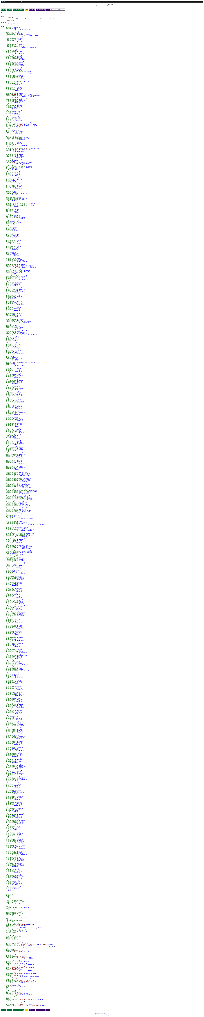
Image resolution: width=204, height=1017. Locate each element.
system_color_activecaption (14, 478)
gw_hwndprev (9, 174)
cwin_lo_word (9, 123)
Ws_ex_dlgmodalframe (12, 845)
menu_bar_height (10, 315)
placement (8, 332)
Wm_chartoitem (10, 582)
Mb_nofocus (9, 297)
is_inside (8, 257)
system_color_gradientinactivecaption (17, 491)
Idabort (8, 221)
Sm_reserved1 (9, 425)
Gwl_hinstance (10, 178)
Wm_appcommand (10, 572)
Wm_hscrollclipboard (12, 648)
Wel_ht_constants (11, 547)
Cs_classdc (9, 102)
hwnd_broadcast (10, 208)
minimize (8, 941)
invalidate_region (11, 929)
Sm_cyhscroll (9, 399)
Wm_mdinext (9, 693)
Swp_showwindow (10, 471)
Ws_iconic (8, 869)
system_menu (9, 515)
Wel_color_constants (12, 545)
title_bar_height (11, 521)
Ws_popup (8, 877)
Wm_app (8, 571)
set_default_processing (13, 960)
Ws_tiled (8, 884)
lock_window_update (11, 932)
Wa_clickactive (10, 542)
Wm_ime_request (10, 661)
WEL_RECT (16, 49)
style (7, 436)
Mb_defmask (9, 284)
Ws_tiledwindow (10, 886)
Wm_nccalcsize (10, 719)
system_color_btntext (12, 486)
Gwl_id (8, 180)
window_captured (10, 557)
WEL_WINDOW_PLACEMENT (19, 332)
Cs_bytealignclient (11, 100)
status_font (9, 435)
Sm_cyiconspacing (11, 401)
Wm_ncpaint (9, 735)
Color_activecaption (12, 59)
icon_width (9, 220)
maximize (8, 933)
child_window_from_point (13, 35)
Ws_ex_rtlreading (11, 859)
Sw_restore (9, 444)
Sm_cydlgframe (10, 394)
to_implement (9, 994)
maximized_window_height (13, 275)
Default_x (8, 135)
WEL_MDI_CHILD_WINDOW (12, 14)
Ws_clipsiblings (10, 834)
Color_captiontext (11, 69)
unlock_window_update (12, 996)
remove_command (10, 950)
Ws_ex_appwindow (10, 839)
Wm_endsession (10, 622)
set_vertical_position (12, 980)
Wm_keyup (8, 675)
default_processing (11, 131)
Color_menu (9, 84)
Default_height (10, 129)
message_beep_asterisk (12, 935)
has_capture (9, 191)
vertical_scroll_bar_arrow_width (16, 534)
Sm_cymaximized (10, 404)
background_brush (11, 29)
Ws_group (8, 866)
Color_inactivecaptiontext (14, 81)
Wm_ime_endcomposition (12, 655)
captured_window (10, 34)
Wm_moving (8, 717)
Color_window (9, 90)
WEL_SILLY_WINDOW (20, 365)
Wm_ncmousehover (10, 731)
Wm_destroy (9, 611)
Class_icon (9, 40)
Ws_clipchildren (10, 833)
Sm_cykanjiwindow (11, 402)
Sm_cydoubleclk (10, 395)
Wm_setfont (9, 783)
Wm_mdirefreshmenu (11, 694)
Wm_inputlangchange (11, 669)
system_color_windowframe (13, 510)
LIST (13, 37)
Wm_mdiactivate (10, 685)
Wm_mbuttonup (9, 683)
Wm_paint (8, 749)
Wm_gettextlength (11, 640)
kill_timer (9, 931)
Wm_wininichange (10, 823)
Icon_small (9, 216)
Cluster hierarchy (18, 9)
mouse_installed (10, 328)
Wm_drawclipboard (11, 618)
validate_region (10, 1003)
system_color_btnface (12, 481)
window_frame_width (11, 559)
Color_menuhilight (11, 87)
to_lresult (9, 527)
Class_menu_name (10, 41)
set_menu (8, 969)
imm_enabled (9, 255)
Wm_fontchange (10, 631)
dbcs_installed (10, 126)
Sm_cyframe (9, 397)
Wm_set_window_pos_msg (12, 779)
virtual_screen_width (12, 538)
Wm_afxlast (9, 570)
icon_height (9, 215)
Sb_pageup (8, 351)
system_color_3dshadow (12, 475)
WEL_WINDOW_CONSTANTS (26, 552)
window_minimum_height (12, 560)
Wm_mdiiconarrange (11, 691)
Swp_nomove (9, 462)
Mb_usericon (9, 310)
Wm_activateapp (10, 567)
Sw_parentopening (11, 443)
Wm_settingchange (11, 789)
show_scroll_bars (11, 991)
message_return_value (12, 319)
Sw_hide (8, 437)
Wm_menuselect (10, 706)
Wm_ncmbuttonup (10, 730)
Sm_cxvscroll (9, 389)
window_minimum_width (12, 562)
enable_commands (10, 909)
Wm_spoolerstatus (11, 795)
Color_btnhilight (11, 65)
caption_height (10, 33)
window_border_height (12, 554)
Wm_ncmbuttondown (11, 729)
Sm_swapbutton (10, 430)
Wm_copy (8, 593)
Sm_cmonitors (9, 368)
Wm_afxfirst (9, 569)
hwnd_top (8, 211)
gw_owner (8, 175)
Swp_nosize (9, 468)
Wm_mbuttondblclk (11, 681)
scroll (8, 954)
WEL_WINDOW (27, 34)
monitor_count (10, 326)
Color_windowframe (11, 92)
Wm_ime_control (10, 654)
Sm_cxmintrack (10, 385)
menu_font (8, 316)
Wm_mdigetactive (10, 689)
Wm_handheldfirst (11, 642)
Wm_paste (8, 756)
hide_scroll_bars (11, 921)
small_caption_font (11, 434)
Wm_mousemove (9, 713)
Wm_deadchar (9, 608)
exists (8, 161)
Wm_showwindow (10, 790)
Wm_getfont (9, 633)
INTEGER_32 (16, 27)
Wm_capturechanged (11, 577)
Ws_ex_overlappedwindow (13, 854)
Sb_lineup (8, 346)
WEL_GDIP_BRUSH (31, 31)
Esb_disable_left (11, 154)
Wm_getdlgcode (10, 632)
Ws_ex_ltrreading (11, 850)
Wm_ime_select (10, 662)
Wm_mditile (9, 698)
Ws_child (8, 831)
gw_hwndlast (9, 172)
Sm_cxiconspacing (11, 380)
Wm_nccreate (9, 721)
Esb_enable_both (10, 159)
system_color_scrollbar (13, 508)
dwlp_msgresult (10, 143)
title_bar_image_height (13, 522)
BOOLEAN (21, 44)
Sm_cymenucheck (10, 406)
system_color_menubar (12, 504)
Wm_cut (8, 607)
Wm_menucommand (10, 701)
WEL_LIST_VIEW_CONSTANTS (29, 550)
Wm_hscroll (9, 646)
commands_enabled (11, 99)
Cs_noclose (9, 111)
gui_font (8, 168)
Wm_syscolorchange (11, 801)
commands (8, 98)
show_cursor (9, 988)
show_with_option (11, 993)
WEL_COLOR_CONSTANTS (25, 545)
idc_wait (8, 237)
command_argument (11, 95)
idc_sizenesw (9, 232)
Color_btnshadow (10, 67)
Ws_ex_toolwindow (11, 862)
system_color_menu (11, 503)
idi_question (9, 247)
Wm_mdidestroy (10, 688)
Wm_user (8, 815)
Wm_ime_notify (10, 660)
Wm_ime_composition (11, 651)
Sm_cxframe (9, 374)
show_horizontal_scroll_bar (14, 990)
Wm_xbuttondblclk (11, 825)
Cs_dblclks (9, 104)
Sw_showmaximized (11, 447)
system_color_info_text (13, 501)
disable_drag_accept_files (14, 900)
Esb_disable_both (11, 151)
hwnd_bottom (9, 206)
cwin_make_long (10, 124)
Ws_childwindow (10, 832)
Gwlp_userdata (10, 188)
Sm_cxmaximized (10, 381)
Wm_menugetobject (11, 704)
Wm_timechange (10, 809)
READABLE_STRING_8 (32, 524)
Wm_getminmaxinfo (11, 637)
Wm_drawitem (9, 619)
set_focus (8, 962)
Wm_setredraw (9, 786)
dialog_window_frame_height (14, 137)
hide (7, 918)
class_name (9, 43)
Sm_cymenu (8, 405)
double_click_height (12, 139)
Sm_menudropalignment (12, 419)
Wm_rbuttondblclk (11, 773)
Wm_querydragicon (11, 765)
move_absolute (10, 943)
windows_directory (11, 565)
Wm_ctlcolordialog (11, 599)
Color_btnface (10, 63)
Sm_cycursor (9, 393)
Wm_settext (9, 787)
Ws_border (8, 828)
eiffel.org (106, 1015)
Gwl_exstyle (9, 177)
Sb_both (8, 336)
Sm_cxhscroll (9, 376)
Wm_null (8, 748)
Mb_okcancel (9, 300)
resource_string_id (11, 334)
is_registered (10, 258)
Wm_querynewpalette (11, 767)
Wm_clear (8, 584)
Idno (7, 251)
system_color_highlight (13, 493)
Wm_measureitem (10, 699)
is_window (8, 261)
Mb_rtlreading (10, 303)
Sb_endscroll (9, 339)
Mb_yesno (8, 312)
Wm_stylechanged (10, 796)
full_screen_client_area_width (15, 167)
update (8, 998)
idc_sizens (9, 233)
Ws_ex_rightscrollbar (12, 858)
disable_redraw (10, 902)
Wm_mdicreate (9, 687)
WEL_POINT (29, 35)
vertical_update (10, 1004)
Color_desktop (10, 70)
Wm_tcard (8, 807)
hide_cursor (9, 919)
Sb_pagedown (9, 347)
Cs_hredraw (9, 107)
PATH (27, 1005)
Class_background (11, 38)
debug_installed (10, 127)
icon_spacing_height (12, 217)
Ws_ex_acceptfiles (11, 838)
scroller (8, 361)
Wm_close (8, 585)
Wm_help (8, 644)
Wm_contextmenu (10, 591)
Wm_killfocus (9, 676)
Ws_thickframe (10, 883)
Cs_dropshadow (10, 105)
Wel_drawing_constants (12, 546)
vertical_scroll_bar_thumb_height (16, 535)
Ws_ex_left (9, 847)
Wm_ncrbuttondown (11, 737)
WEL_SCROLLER (23, 361)
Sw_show (8, 446)
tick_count (9, 520)
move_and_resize (10, 944)
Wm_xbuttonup (9, 827)
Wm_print (8, 762)
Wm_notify (8, 746)
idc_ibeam (8, 228)
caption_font (9, 32)
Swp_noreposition (11, 466)
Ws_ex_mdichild (10, 851)
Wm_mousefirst (10, 709)
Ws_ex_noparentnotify (12, 853)
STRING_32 (19, 41)
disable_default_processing (14, 899)
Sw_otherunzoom (10, 440)
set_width (8, 982)
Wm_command (9, 587)
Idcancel (8, 239)
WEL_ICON (15, 40)
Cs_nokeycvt (9, 112)
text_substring (10, 518)
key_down (8, 265)
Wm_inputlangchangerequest (14, 670)
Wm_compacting (10, 589)
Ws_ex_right (9, 857)
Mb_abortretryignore (12, 277)
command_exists (10, 96)
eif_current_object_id (12, 145)
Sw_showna (8, 450)
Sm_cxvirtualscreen (11, 388)
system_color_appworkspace (14, 479)
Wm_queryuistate (10, 770)
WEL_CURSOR (18, 39)
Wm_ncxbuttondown (11, 741)
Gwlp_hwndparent (10, 186)
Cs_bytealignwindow (11, 101)
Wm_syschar (9, 799)
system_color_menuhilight (13, 505)
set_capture (9, 955)
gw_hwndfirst (9, 171)
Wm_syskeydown (10, 804)
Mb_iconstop (9, 295)
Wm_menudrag (9, 703)
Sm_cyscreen (9, 410)
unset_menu (9, 997)
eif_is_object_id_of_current (14, 148)
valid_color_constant (12, 529)
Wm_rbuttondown (10, 774)
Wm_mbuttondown (10, 682)
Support (22, 1)
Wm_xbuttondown (10, 826)
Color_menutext (10, 88)
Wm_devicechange (10, 613)
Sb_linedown (9, 343)
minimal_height (10, 320)
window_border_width (12, 556)
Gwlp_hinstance (10, 185)
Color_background (11, 62)
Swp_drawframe (10, 456)
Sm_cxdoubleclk (10, 373)
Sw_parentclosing (11, 442)
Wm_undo (8, 811)
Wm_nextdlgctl (10, 743)
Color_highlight (10, 75)
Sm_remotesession (11, 424)
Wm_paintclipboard (11, 750)
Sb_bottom (8, 337)
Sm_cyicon (8, 400)
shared (8, 363)
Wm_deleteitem (10, 609)
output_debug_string (12, 945)
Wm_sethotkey (9, 784)
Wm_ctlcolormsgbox (11, 603)
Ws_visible (9, 887)
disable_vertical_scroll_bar (14, 903)
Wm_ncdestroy (9, 722)
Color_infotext (10, 83)
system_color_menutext (12, 507)
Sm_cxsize (8, 387)
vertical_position (11, 532)
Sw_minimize (9, 438)
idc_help (8, 227)
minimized (8, 325)
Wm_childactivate (11, 583)
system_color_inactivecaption (15, 498)
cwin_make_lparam (11, 125)
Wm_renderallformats (12, 777)
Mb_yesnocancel (10, 313)
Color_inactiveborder (12, 78)
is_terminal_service (12, 260)
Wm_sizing (8, 793)
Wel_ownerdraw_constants (13, 551)
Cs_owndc (8, 113)
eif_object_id (10, 149)
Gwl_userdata (9, 182)
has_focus (8, 192)
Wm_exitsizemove (10, 630)
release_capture (10, 949)
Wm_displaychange (11, 615)
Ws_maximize (9, 870)
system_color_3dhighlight (13, 473)
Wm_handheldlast (10, 643)
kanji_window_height (12, 264)
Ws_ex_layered (10, 846)
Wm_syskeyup (9, 805)
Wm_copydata (9, 594)
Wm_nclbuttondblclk (11, 724)
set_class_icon (10, 956)
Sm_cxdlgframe (10, 371)
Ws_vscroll (9, 888)
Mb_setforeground (11, 304)
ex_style (8, 160)
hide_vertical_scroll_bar (13, 923)
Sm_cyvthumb (9, 414)
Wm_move (8, 716)
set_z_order (9, 986)
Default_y (8, 136)
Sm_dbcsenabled (10, 416)
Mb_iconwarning (10, 296)
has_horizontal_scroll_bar (14, 193)
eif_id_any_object (11, 147)
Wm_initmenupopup (11, 668)
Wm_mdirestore (10, 695)
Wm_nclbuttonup (10, 726)
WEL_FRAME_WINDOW (11, 23)
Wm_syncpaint (9, 798)
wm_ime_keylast (10, 657)
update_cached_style (12, 999)
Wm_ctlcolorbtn (10, 597)
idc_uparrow (9, 236)
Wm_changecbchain (11, 578)
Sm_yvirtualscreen (11, 432)
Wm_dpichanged (10, 617)
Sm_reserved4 (9, 429)
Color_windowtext (11, 93)
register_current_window (13, 948)
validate (8, 1000)
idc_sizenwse (9, 234)
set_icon (8, 967)
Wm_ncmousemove (10, 734)
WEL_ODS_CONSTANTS (27, 551)
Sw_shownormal (10, 453)
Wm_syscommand (10, 802)
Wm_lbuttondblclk (11, 677)
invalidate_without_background (15, 930)
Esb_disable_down (11, 153)
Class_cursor (9, 39)
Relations (32, 9)
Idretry (8, 253)
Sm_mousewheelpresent (12, 422)
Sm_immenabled (10, 418)
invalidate (9, 926)
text (7, 516)
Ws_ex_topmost (10, 863)
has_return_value (11, 196)
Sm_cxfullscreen (10, 375)
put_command (9, 946)
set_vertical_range (11, 981)
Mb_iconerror (9, 288)
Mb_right (8, 302)
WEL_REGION (26, 929)
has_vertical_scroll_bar (13, 199)
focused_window (10, 163)
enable (8, 908)
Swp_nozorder (9, 469)
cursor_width (9, 119)
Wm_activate (9, 566)
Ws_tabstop (9, 882)
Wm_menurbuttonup (11, 705)
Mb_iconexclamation (11, 289)
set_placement (10, 973)
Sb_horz (8, 340)
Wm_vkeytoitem (10, 817)
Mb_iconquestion (10, 294)
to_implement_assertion (13, 524)
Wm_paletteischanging (12, 754)
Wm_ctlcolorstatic (11, 606)
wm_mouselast (9, 711)
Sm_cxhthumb (9, 377)
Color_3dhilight (10, 55)
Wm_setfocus (9, 781)
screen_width (9, 359)
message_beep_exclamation (13, 936)
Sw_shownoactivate (11, 452)
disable (8, 896)
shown (7, 364)
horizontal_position (12, 202)
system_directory (11, 512)
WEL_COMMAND (29, 94)
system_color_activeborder (14, 477)
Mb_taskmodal (9, 307)
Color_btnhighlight (11, 64)
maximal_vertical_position (14, 271)
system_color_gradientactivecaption (16, 490)
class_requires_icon (12, 44)
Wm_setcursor (9, 780)
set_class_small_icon (12, 957)
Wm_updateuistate (11, 814)
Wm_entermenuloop (11, 625)
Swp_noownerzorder (11, 463)
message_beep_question (12, 939)
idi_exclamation (10, 243)
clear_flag (9, 47)
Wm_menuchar (9, 700)
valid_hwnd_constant (12, 530)
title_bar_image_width (12, 523)
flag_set (8, 162)
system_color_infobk (12, 502)
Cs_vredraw (9, 117)
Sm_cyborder (9, 391)
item (7, 263)
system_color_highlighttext (14, 495)
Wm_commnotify (10, 588)
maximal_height (10, 269)
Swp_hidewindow (10, 459)
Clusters (9, 9)
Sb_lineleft (9, 344)
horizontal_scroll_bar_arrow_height (16, 203)
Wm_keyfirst (9, 673)
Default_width (10, 133)
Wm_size (8, 791)
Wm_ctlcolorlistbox (11, 602)
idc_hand (8, 226)
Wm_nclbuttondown (11, 725)
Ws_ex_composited (11, 841)
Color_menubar (10, 86)
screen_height (10, 358)
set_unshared (9, 979)
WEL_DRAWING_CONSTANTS (27, 546)
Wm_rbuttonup (9, 776)
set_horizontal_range (12, 966)
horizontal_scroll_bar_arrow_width (16, 204)
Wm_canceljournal (11, 575)
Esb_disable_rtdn (11, 156)
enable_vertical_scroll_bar (14, 915)
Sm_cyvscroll (9, 413)
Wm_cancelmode (10, 576)
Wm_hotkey (8, 645)
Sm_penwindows (10, 423)
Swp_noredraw (9, 465)
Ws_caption (9, 829)
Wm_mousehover (10, 710)
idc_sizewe (9, 235)
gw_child (8, 169)
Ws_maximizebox (10, 871)
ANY (39, 95)
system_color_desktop (12, 489)
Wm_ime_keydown (10, 656)
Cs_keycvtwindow (10, 110)
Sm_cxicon (8, 379)
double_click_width (11, 141)
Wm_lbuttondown (10, 679)
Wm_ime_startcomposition (13, 664)
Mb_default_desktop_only (13, 279)
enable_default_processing (14, 911)
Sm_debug (8, 417)
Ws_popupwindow (10, 878)
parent (8, 330)
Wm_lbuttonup (9, 680)
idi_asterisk (9, 241)
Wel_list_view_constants (13, 550)
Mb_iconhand (9, 290)
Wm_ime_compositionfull (13, 652)
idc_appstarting (10, 222)
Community (28, 1)
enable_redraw (10, 914)
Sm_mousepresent (10, 420)
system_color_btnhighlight (14, 483)
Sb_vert (8, 357)
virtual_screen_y (11, 540)
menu (7, 314)
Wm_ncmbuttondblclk (11, 728)
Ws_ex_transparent (11, 864)
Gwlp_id (8, 187)
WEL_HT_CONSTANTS (22, 547)
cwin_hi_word (9, 122)
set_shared (9, 974)
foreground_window (11, 165)
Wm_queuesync (9, 771)
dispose (8, 905)
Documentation (11, 1)
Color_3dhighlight (11, 53)
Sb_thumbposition (11, 353)
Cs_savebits (9, 116)
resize (8, 951)
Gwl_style (8, 181)
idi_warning (9, 248)
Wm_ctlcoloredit (10, 601)
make (12, 20)
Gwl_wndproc (9, 184)
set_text (8, 976)
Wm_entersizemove (11, 626)
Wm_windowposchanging (12, 822)
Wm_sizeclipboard (11, 792)
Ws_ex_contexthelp (11, 842)
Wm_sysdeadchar (10, 803)
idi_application (10, 240)
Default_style (10, 132)
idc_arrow (8, 223)
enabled (8, 150)
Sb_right (8, 352)
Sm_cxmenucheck (10, 382)
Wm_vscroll (9, 819)
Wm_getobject (9, 638)
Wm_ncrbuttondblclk (11, 736)
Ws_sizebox (9, 880)
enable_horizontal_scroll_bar (15, 913)
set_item (8, 968)
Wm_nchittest (9, 723)
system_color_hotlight (12, 496)
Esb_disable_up (10, 157)
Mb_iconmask (9, 292)
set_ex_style (9, 961)
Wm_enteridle (9, 624)
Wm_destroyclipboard (12, 612)
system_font (9, 514)
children (8, 37)
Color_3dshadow (10, 57)
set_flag (8, 362)
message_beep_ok (10, 938)
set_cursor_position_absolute (15, 958)
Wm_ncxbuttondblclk (11, 740)
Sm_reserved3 (9, 428)
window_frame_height (12, 558)
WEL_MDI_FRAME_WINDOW (24, 330)
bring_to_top (9, 894)
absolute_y (9, 28)
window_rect (9, 564)
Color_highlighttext (12, 76)
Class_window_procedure (13, 46)
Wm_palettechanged (11, 753)
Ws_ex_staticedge (11, 860)
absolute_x (9, 27)
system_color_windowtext (13, 511)
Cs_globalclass (10, 106)
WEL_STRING (30, 518)
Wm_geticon (9, 636)
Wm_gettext (9, 639)
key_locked (9, 266)
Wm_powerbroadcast (11, 761)
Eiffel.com (5, 1)
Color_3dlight (10, 56)
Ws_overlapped (10, 875)
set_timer (8, 978)
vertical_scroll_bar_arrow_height (16, 533)
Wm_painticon (9, 752)
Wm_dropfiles (9, 620)
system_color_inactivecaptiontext (16, 499)
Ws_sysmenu (9, 881)
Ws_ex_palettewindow (12, 856)
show (7, 987)
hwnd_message (9, 209)
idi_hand (8, 245)
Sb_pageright (9, 350)
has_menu (8, 194)
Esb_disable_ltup (11, 155)
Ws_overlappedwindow (12, 876)
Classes (3, 9)
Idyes (7, 254)
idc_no (8, 229)
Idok (7, 252)
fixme (7, 917)
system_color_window (12, 509)
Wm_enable (8, 621)
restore (8, 952)
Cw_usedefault (10, 120)
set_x (7, 984)
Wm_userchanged (10, 816)
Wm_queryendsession (11, 766)
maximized (8, 273)
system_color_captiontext (13, 487)
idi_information (10, 246)
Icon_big (8, 214)
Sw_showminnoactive (11, 449)
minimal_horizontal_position (14, 321)
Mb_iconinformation (11, 291)
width (7, 553)
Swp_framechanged (11, 457)
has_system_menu (10, 197)
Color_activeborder (11, 58)
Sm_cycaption (9, 392)
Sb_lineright (9, 345)
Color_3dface (9, 52)
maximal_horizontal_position (14, 270)
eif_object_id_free (11, 907)
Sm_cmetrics (9, 367)
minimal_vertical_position (14, 322)
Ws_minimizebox (10, 874)
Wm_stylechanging (11, 797)
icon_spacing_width (11, 218)
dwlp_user (8, 144)
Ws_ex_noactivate (11, 852)
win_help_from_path (11, 1005)
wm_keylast (9, 674)
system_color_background (13, 480)
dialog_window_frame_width (14, 138)
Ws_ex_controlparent (12, 844)
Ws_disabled (9, 835)
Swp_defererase (10, 455)
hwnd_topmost (9, 212)
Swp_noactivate (10, 460)
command (8, 94)
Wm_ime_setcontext (11, 663)
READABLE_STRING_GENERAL (28, 945)
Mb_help (8, 285)
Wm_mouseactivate (11, 707)
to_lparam (8, 526)
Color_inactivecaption (12, 80)
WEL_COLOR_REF (23, 472)
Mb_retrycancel (10, 301)
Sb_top (8, 356)
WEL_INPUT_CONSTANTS (25, 548)
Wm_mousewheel (10, 715)
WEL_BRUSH (27, 29)
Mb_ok (7, 298)
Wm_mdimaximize (10, 692)
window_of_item (10, 563)
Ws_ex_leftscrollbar (12, 848)
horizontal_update (11, 924)
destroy (8, 895)
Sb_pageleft (9, 349)
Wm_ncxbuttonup (10, 742)
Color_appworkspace (11, 61)
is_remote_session (11, 259)
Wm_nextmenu (9, 744)
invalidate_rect (10, 927)
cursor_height (10, 118)
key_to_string (10, 267)
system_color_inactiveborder (14, 497)
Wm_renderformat (10, 778)
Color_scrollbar (10, 89)
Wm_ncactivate (10, 718)
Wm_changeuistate (11, 579)
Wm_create (8, 595)
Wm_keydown (9, 672)
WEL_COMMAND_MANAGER (25, 98)
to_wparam (8, 528)
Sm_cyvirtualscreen (11, 412)
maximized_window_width (13, 276)
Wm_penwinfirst (10, 758)
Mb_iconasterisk (10, 287)
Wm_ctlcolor (9, 596)
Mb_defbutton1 (10, 281)
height (8, 200)
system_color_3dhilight (13, 474)
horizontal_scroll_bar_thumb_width (16, 205)
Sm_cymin (8, 407)
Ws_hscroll (9, 868)
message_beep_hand (11, 937)
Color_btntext (10, 68)
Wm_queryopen (9, 768)
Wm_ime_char (9, 650)
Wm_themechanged (10, 808)
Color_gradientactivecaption (14, 71)
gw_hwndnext (9, 173)
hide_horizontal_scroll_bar (14, 920)
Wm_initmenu (9, 667)
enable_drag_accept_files (13, 912)
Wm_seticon (9, 785)
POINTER (36, 35)
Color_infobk (9, 82)
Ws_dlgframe (9, 836)
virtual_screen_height (12, 536)
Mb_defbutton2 (10, 282)
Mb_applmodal (9, 278)
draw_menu (8, 906)
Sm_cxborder (9, 369)
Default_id (9, 130)
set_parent (9, 972)
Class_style (9, 45)
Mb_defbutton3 (10, 283)
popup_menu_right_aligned (13, 333)
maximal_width (10, 272)
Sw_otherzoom (9, 441)
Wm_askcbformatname (11, 573)
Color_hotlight (10, 77)
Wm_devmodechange (11, 614)
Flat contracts (40, 9)
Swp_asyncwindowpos (11, 454)
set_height (9, 963)
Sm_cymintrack (10, 408)
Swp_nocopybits (10, 461)
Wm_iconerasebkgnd (11, 649)
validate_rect (10, 1001)
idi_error (8, 242)
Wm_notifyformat (10, 747)
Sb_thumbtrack (10, 355)
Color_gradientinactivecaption (15, 72)
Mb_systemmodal (10, 306)
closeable (8, 50)
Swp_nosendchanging (11, 467)
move (7, 942)
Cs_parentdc (9, 114)
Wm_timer (8, 810)
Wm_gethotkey (9, 634)
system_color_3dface (12, 472)
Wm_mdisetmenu (10, 697)
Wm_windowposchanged (12, 821)
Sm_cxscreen (9, 386)
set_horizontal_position (13, 964)
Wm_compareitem (10, 590)
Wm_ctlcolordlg (10, 600)
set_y (7, 985)
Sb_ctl (8, 338)
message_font (9, 318)
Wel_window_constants (12, 552)
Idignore (8, 249)
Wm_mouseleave (10, 712)
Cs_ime (8, 108)
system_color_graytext (12, 492)
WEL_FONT (17, 32)
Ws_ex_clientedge (11, 840)
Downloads (18, 1)
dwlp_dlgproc (9, 142)
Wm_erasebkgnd (10, 627)
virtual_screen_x (11, 539)
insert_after (9, 925)
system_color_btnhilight (13, 484)
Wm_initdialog (10, 666)
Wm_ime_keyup (9, 658)
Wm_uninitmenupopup (11, 813)
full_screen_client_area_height (15, 166)
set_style (8, 975)
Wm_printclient (10, 764)
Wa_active (8, 541)
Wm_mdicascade (10, 686)
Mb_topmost (9, 308)
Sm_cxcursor (9, 370)
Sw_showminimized (11, 448)
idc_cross (8, 224)
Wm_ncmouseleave (10, 732)
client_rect (9, 49)
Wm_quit (8, 772)
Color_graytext (10, 74)
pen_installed (10, 331)
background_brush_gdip (12, 31)
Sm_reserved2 (9, 426)
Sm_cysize (8, 411)
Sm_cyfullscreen (10, 398)
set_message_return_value (13, 970)
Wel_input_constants (12, 548)
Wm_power (8, 760)
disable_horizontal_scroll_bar (15, 901)
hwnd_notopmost (10, 210)
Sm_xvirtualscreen (11, 431)
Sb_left (8, 342)
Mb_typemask (9, 309)
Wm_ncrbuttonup (10, 738)
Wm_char (8, 581)
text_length (9, 517)
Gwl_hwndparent (10, 179)
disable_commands (11, 897)
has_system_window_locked (13, 198)
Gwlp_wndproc (9, 190)
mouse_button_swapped (12, 327)
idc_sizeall (9, 230)
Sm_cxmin (8, 383)
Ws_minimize (9, 872)
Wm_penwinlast (10, 759)
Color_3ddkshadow (11, 51)
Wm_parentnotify (10, 755)
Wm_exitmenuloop (10, 628)
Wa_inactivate (10, 544)
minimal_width (10, 324)
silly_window (9, 365)
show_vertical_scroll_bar (13, 992)
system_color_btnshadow (13, 485)
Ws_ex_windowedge (11, 865)
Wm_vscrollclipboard (12, 820)
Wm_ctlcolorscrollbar (12, 605)
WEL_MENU (12, 314)
